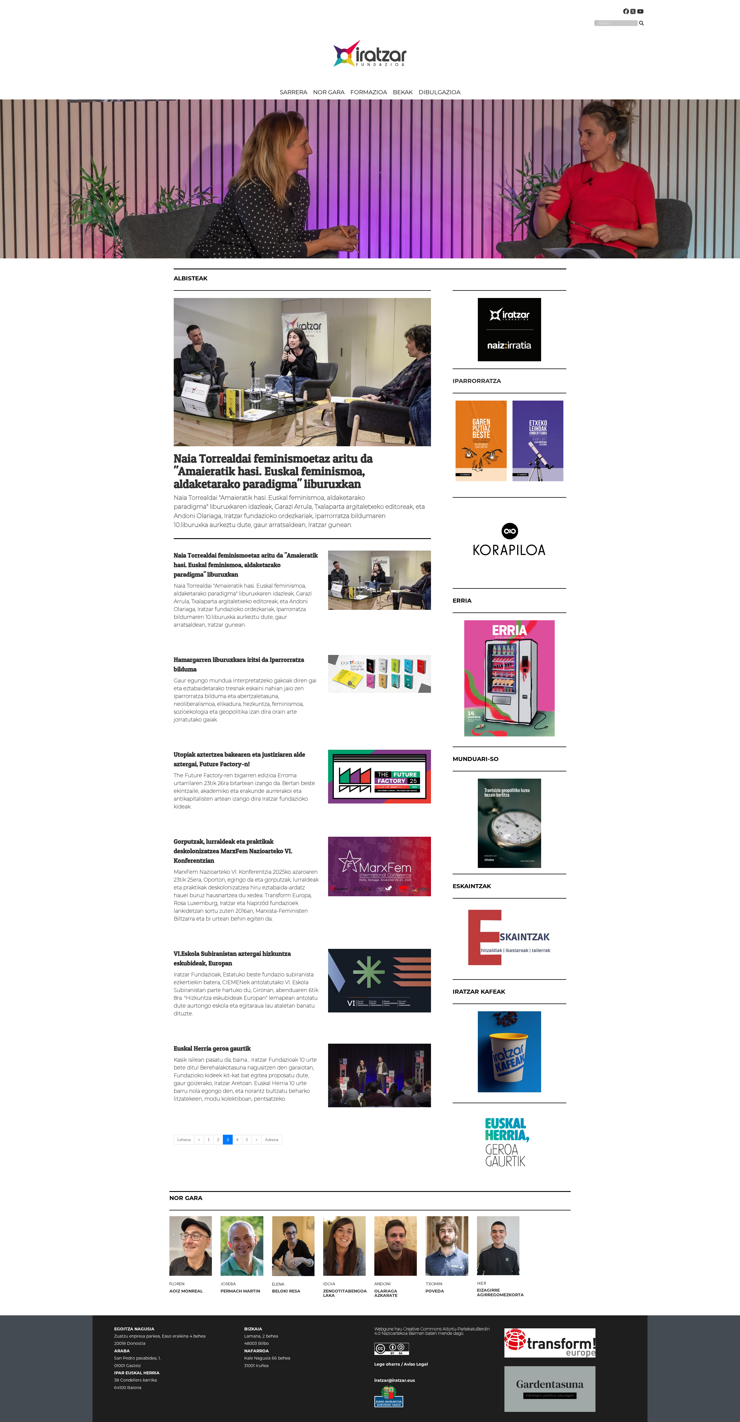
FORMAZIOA (368, 92)
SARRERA (293, 92)
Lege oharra (387, 1364)
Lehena (184, 1139)
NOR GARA (329, 92)
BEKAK (403, 92)
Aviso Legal (416, 1364)
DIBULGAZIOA (439, 92)
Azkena (271, 1139)
